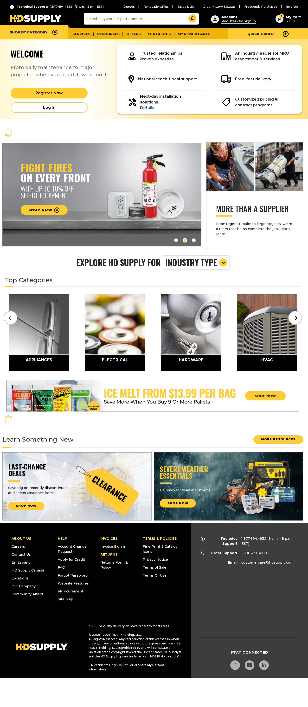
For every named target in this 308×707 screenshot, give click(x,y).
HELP (62, 538)
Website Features (73, 583)
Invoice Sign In (113, 546)
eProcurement (70, 591)
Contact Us (21, 554)
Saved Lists (186, 6)
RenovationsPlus (156, 6)
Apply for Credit (71, 559)
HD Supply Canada (28, 570)
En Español (22, 562)
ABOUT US (21, 538)
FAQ (61, 567)
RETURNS (109, 554)
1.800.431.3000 (254, 553)
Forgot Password (73, 575)
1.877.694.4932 (253, 538)
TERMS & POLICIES (160, 538)
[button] (192, 17)
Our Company (24, 586)
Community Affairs (28, 594)
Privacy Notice (155, 559)
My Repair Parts (194, 34)
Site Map (65, 599)
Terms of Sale (154, 567)
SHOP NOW (26, 506)
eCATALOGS (159, 34)
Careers (18, 546)
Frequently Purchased (260, 6)
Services (81, 34)
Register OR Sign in (238, 21)
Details (147, 107)
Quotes (129, 6)
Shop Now (41, 210)
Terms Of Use (155, 575)
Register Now (49, 93)
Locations (20, 578)
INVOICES (109, 538)
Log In (49, 107)
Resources (108, 34)
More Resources (278, 439)
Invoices (292, 6)
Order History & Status (219, 6)
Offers (133, 34)
